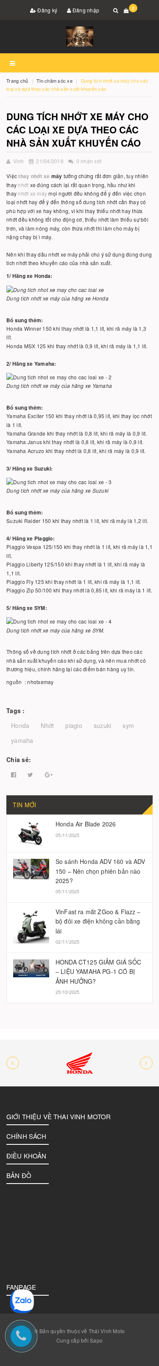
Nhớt (47, 725)
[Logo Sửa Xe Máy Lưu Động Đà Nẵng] (79, 36)
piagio (73, 725)
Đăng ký (46, 10)
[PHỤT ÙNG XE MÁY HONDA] (79, 1063)
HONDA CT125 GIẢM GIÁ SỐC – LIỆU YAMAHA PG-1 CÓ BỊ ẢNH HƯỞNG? (98, 971)
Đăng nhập (85, 10)
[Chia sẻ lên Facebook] (13, 775)
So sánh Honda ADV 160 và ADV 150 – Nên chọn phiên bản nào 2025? (100, 871)
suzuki (103, 725)
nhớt (23, 184)
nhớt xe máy (32, 193)
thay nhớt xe (34, 176)
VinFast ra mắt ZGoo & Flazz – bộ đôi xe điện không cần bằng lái (98, 921)
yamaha (22, 740)
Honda (20, 725)
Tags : (15, 710)
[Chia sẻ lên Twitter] (30, 775)
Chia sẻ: (18, 759)
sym (128, 725)
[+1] (48, 775)
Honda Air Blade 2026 (86, 824)
